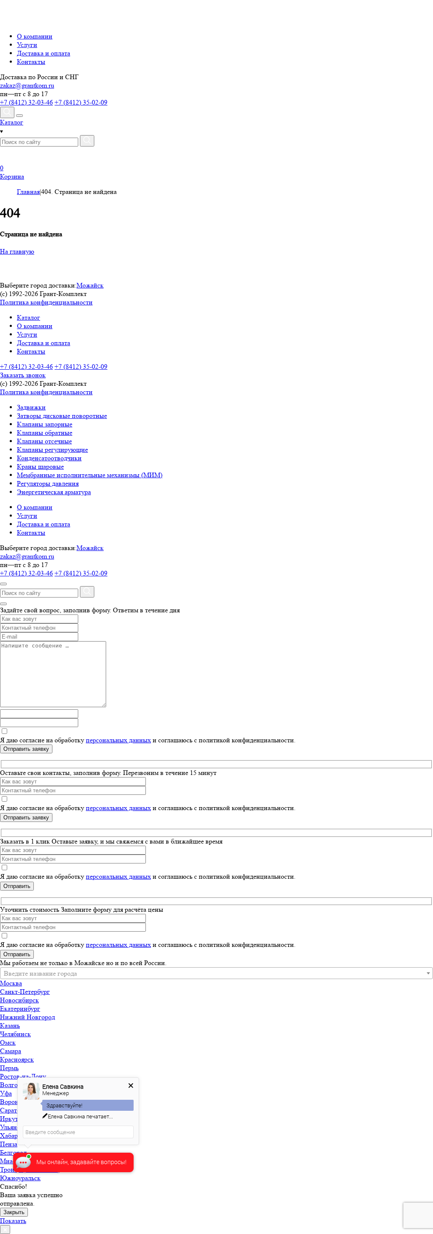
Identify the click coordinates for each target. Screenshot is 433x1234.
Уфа (6, 1093)
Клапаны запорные (44, 424)
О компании (34, 36)
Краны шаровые (40, 466)
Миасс (9, 1161)
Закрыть (14, 1212)
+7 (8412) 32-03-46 (26, 102)
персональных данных (118, 740)
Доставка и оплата (43, 53)
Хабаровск (15, 1136)
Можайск (90, 285)
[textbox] (216, 973)
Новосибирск (19, 1000)
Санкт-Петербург (25, 992)
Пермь (9, 1068)
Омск (8, 1042)
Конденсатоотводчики (49, 458)
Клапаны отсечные (44, 441)
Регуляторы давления (48, 483)
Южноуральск (20, 1178)
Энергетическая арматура (54, 492)
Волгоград (15, 1085)
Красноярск (17, 1059)
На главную (17, 251)
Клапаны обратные (44, 433)
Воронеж (13, 1102)
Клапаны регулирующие (52, 449)
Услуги (27, 45)
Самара (10, 1051)
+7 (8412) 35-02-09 (81, 102)
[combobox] (216, 973)
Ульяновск (15, 1127)
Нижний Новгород (27, 1017)
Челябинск (15, 1034)
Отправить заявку (26, 749)
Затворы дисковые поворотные (62, 416)
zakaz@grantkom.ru (27, 85)
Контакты (31, 62)
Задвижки (31, 407)
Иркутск (12, 1119)
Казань (10, 1025)
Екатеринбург (20, 1008)
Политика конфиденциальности (46, 302)
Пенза (8, 1144)
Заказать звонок (23, 375)
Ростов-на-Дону (23, 1076)
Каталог (28, 317)
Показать (13, 1221)
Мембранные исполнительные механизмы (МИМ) (89, 475)
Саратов (12, 1110)
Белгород (13, 1152)
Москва (11, 983)
